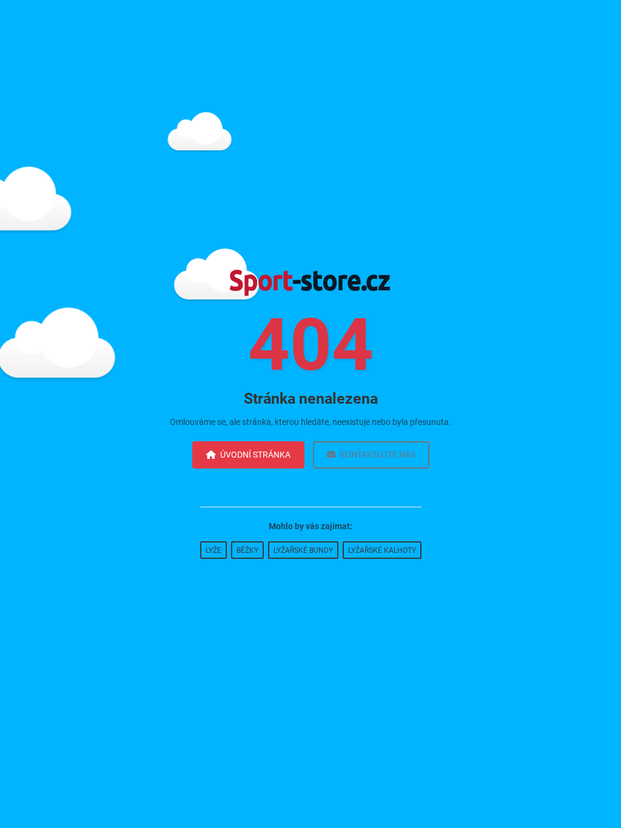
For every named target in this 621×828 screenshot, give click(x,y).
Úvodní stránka (255, 454)
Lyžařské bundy (303, 550)
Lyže (213, 550)
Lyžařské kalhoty (382, 550)
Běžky (247, 550)
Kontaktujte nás (377, 454)
